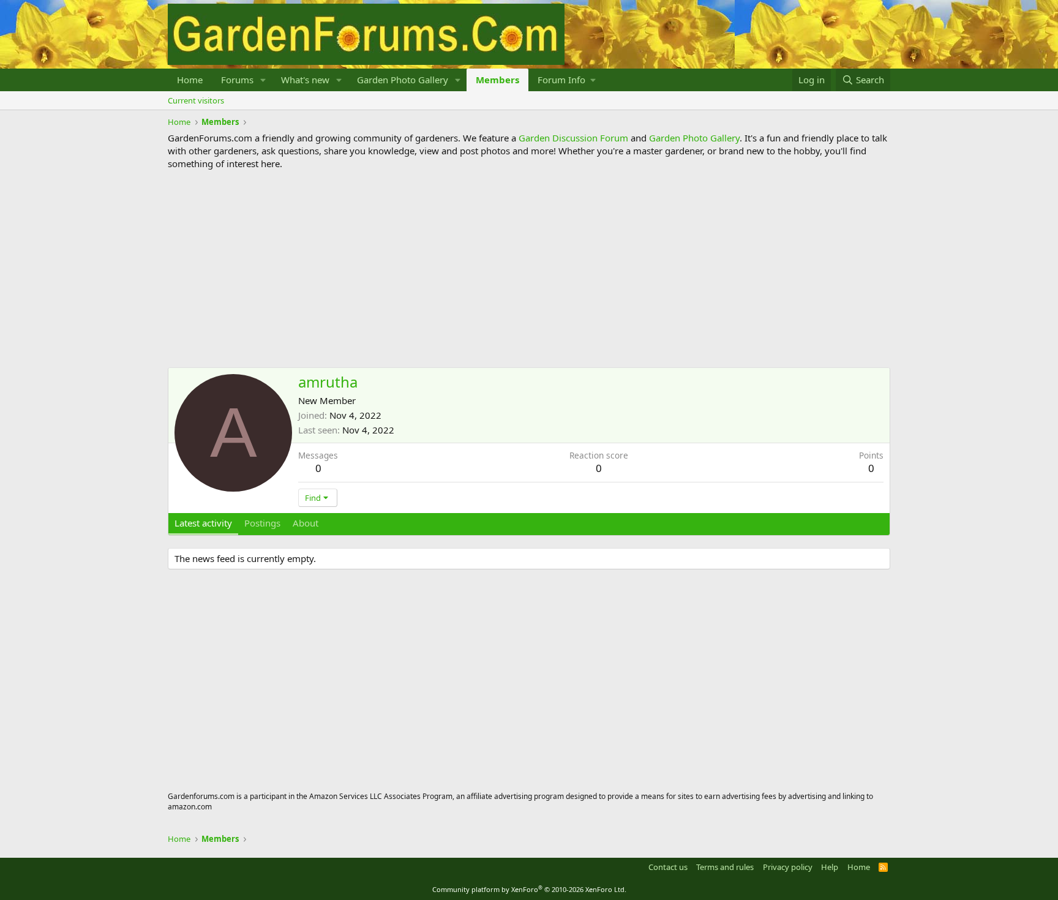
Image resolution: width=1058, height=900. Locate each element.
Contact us (668, 866)
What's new (305, 79)
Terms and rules (725, 866)
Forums (237, 79)
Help (829, 866)
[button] (263, 80)
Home (190, 79)
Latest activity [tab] (203, 523)
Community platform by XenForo (529, 889)
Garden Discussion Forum (573, 138)
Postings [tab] (262, 523)
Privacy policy (787, 866)
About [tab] (305, 523)
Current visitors (196, 100)
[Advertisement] (529, 268)
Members (497, 79)
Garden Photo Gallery (402, 79)
